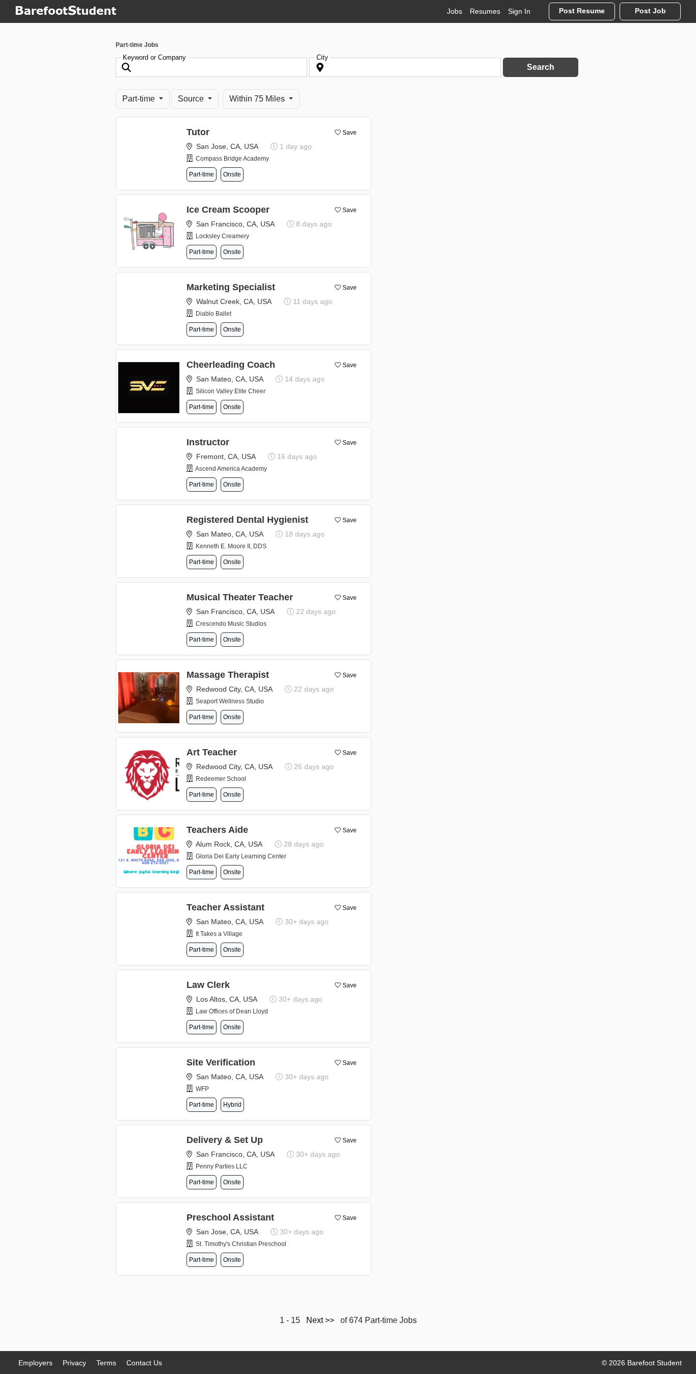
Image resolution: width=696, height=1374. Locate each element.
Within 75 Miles (258, 98)
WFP (202, 1088)
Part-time (139, 98)
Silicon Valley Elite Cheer (230, 391)
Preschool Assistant (230, 1217)
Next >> (320, 1320)
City (322, 57)
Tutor (197, 132)
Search (540, 67)
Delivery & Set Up (224, 1140)
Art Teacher (211, 752)
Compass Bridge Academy (232, 158)
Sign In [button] (519, 11)
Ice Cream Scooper (228, 210)
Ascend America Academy (231, 468)
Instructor (207, 442)
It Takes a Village (219, 933)
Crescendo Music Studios (231, 623)
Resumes (485, 11)
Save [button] (349, 132)
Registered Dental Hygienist (247, 520)
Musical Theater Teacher (239, 597)
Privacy (74, 1363)
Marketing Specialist (230, 287)
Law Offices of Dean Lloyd (232, 1011)
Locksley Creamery (222, 236)
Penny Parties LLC (222, 1166)
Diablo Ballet (213, 313)
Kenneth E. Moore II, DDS (231, 546)
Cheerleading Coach (230, 365)
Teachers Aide (217, 830)
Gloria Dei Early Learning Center (241, 856)
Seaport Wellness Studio (230, 701)
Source (192, 98)
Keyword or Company (154, 57)
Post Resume (582, 11)
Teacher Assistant (225, 907)
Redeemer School (221, 778)
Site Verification (220, 1062)
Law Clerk (208, 985)
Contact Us (144, 1363)
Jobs (454, 11)
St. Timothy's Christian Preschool (241, 1244)
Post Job (650, 11)
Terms (106, 1363)
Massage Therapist (227, 675)
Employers (35, 1363)
